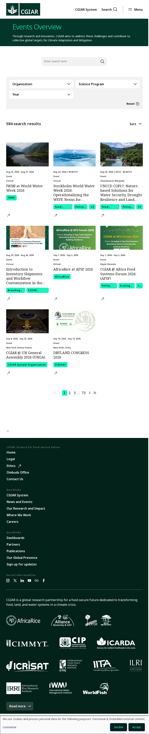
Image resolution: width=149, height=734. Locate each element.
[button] (86, 9)
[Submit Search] (102, 61)
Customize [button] (9, 727)
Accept (136, 727)
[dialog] (74, 725)
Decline (118, 727)
